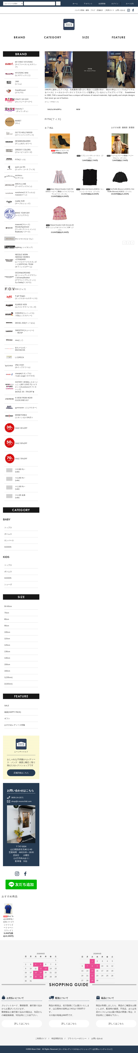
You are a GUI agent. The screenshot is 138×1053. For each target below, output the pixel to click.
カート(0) (130, 4)
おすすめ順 (116, 127)
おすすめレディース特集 (14, 725)
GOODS (7, 547)
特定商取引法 (57, 1038)
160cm (7, 671)
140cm (7, 658)
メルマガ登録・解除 (82, 10)
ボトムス (8, 534)
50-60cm (8, 606)
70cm (6, 613)
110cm (7, 638)
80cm (6, 619)
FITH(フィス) (55, 102)
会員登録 (102, 4)
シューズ (8, 584)
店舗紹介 (100, 10)
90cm (6, 626)
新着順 (131, 127)
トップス (8, 527)
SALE (6, 706)
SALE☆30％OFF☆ (54, 109)
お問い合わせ (120, 10)
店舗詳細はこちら (21, 773)
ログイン (115, 4)
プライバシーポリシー (77, 1038)
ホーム (75, 4)
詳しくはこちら (21, 1023)
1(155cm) (8, 677)
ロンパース (9, 540)
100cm (7, 632)
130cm (7, 651)
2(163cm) (8, 684)
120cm (7, 645)
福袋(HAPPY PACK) (12, 712)
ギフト (7, 718)
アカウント (88, 4)
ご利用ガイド (109, 10)
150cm (7, 664)
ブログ (92, 10)
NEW (78, 109)
